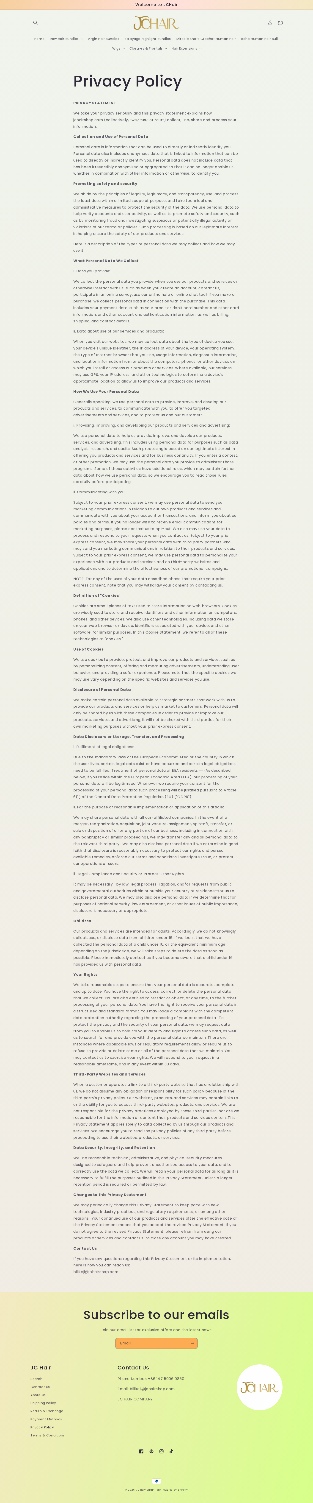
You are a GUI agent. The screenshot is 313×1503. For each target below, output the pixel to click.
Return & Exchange (46, 1411)
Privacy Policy (42, 1427)
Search (36, 1379)
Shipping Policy (43, 1403)
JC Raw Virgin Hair (148, 1490)
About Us (38, 1395)
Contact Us (40, 1387)
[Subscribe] (192, 1343)
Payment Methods (46, 1419)
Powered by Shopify (175, 1490)
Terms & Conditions (47, 1435)
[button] (35, 23)
